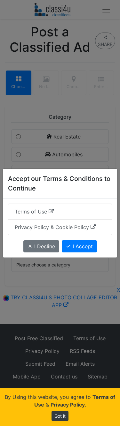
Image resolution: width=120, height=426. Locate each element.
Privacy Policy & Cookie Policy (53, 227)
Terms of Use (32, 211)
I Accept (82, 246)
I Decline (44, 246)
